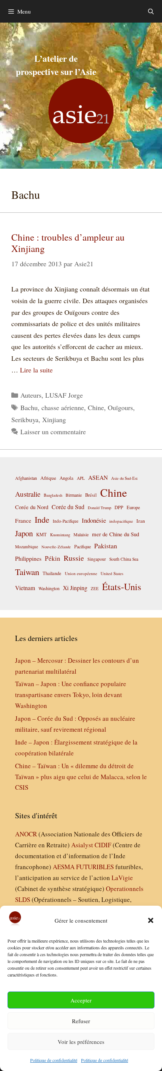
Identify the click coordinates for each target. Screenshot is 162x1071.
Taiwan (27, 571)
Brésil (91, 495)
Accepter (81, 1000)
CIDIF (103, 845)
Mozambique (26, 546)
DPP (119, 507)
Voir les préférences (81, 1041)
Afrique (48, 477)
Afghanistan (26, 478)
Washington (49, 588)
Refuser (81, 1021)
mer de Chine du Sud (115, 534)
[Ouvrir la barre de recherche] (151, 11)
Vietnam (25, 588)
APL (81, 478)
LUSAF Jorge (64, 395)
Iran (140, 520)
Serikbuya (24, 419)
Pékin (52, 558)
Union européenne (81, 573)
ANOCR (26, 834)
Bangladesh (53, 495)
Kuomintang (60, 534)
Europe (133, 507)
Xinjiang (54, 419)
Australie (27, 494)
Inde (42, 519)
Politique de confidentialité (53, 1060)
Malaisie (81, 534)
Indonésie (94, 520)
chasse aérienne (62, 407)
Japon (24, 533)
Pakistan (105, 546)
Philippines (28, 558)
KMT (41, 534)
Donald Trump (99, 507)
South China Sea (123, 559)
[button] (150, 920)
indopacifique (121, 521)
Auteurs (30, 395)
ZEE (95, 588)
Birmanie (74, 495)
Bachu (29, 407)
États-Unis (121, 586)
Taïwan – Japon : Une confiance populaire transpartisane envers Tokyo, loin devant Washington (70, 694)
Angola (66, 478)
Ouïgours (120, 407)
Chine (96, 407)
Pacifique (82, 546)
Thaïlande (52, 573)
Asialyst (82, 845)
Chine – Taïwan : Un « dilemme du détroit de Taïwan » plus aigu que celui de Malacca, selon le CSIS (81, 776)
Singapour (96, 559)
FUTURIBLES (95, 866)
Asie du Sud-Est (124, 478)
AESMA (64, 866)
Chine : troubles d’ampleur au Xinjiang (68, 243)
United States (112, 573)
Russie (74, 558)
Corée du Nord (31, 507)
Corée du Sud (68, 507)
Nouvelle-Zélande (56, 546)
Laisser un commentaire (53, 431)
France (23, 520)
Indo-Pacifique (65, 521)
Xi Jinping (75, 588)
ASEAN (98, 477)
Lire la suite (36, 369)
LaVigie (122, 877)
